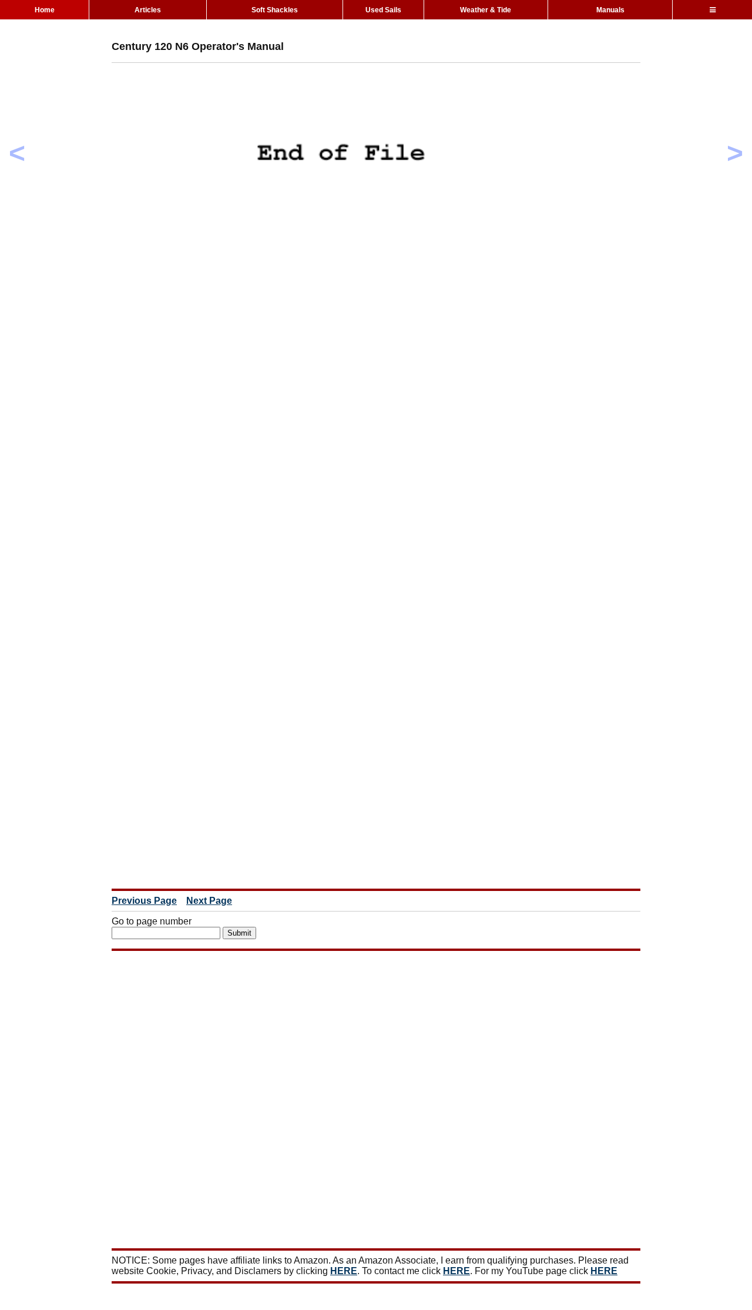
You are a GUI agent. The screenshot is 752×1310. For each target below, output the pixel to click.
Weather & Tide (485, 10)
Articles (148, 10)
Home (45, 10)
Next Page (209, 901)
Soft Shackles (274, 10)
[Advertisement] (325, 98)
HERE (343, 1271)
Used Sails (383, 10)
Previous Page (144, 901)
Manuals (610, 10)
